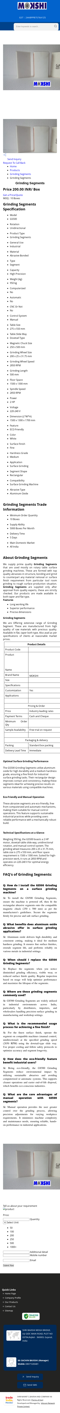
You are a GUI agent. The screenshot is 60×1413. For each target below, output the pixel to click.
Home (13, 166)
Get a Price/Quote (13, 195)
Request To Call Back (14, 162)
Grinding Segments (20, 174)
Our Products (11, 1302)
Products (15, 170)
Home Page (10, 1293)
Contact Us (10, 1306)
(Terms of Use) (37, 1400)
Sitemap (9, 1310)
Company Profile (13, 1297)
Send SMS (32, 1384)
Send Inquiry (14, 159)
